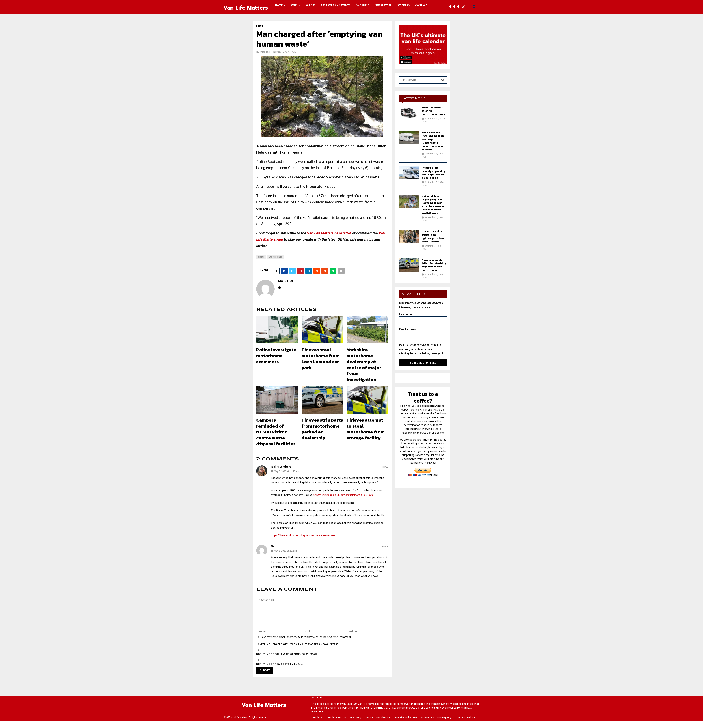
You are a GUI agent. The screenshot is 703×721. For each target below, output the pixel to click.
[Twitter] (455, 7)
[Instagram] (459, 7)
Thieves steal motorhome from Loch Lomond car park (321, 358)
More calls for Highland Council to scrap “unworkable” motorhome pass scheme (433, 141)
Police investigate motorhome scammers (276, 355)
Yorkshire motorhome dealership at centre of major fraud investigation (364, 364)
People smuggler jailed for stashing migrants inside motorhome (434, 265)
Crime (261, 257)
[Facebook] (451, 7)
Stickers (403, 5)
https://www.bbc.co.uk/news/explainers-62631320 (343, 495)
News (259, 26)
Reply (385, 467)
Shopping (362, 5)
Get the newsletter (337, 717)
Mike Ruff (265, 51)
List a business (384, 717)
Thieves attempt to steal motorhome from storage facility (366, 428)
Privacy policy (444, 717)
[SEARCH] (443, 80)
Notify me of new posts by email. (279, 664)
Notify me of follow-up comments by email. (287, 654)
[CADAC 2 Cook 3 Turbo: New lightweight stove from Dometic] (409, 236)
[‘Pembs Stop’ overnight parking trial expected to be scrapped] (409, 172)
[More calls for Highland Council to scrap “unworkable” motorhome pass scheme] (409, 137)
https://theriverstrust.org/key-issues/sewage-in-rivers (303, 535)
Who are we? (427, 717)
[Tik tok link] (464, 7)
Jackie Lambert (281, 467)
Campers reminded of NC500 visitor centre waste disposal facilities (275, 431)
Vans (294, 5)
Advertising (355, 717)
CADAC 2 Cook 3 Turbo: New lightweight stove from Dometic (433, 236)
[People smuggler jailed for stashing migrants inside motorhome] (409, 265)
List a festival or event (406, 717)
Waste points (275, 257)
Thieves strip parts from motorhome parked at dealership (322, 428)
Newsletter (383, 5)
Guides (310, 5)
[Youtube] (461, 7)
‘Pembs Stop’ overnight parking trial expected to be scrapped (433, 173)
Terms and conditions (466, 717)
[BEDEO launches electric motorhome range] (409, 112)
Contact (421, 5)
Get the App (318, 717)
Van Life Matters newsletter (329, 233)
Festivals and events (336, 5)
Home (279, 5)
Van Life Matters (245, 7)
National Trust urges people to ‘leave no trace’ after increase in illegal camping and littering (433, 204)
